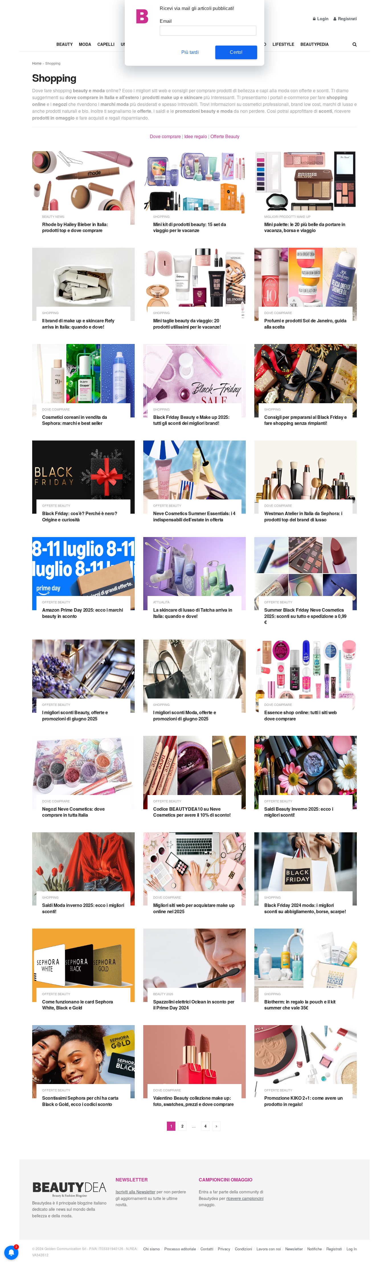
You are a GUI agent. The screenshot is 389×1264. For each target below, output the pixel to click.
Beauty (64, 44)
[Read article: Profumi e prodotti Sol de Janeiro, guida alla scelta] (305, 284)
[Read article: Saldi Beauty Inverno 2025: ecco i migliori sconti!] (305, 772)
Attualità (161, 602)
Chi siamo (151, 1248)
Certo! (236, 52)
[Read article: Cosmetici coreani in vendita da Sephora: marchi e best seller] (83, 380)
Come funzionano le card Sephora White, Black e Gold (77, 1004)
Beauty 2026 (163, 993)
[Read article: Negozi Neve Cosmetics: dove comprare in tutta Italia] (83, 772)
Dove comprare (165, 136)
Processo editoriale (180, 1248)
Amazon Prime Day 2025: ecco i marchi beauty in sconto (82, 613)
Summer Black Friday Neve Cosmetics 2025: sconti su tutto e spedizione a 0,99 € (305, 616)
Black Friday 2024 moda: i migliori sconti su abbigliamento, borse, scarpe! (305, 908)
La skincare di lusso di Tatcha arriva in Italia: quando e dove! (192, 613)
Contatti (206, 1248)
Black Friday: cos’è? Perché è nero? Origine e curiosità (79, 516)
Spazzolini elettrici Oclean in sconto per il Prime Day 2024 (193, 1004)
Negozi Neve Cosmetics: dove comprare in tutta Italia (73, 812)
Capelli (105, 44)
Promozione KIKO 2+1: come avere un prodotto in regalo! (303, 1101)
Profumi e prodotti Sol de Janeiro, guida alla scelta (305, 323)
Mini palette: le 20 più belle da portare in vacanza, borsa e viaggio (304, 227)
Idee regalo (195, 136)
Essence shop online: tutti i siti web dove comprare (300, 715)
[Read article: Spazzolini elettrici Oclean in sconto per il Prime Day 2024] (194, 965)
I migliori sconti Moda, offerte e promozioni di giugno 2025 (184, 715)
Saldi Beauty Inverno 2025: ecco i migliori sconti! (298, 812)
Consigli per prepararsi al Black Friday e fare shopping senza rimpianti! (305, 420)
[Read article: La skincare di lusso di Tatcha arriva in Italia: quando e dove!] (194, 573)
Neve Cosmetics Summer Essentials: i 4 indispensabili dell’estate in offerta (194, 516)
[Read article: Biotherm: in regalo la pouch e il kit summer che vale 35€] (305, 965)
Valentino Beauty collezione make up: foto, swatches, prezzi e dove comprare (193, 1101)
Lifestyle (283, 44)
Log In (352, 1248)
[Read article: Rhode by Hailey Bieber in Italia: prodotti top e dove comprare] (83, 187)
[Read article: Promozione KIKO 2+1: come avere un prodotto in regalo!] (305, 1061)
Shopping (161, 216)
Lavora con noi (269, 1248)
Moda (85, 44)
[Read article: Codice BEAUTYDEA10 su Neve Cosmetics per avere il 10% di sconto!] (194, 772)
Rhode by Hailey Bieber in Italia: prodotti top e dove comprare (75, 227)
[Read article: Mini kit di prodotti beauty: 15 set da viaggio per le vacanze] (194, 187)
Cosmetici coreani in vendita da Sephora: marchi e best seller (74, 420)
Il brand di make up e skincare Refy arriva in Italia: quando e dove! (78, 323)
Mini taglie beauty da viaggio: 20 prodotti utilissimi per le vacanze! (187, 323)
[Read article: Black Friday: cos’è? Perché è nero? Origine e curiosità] (83, 477)
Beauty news (53, 216)
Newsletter (294, 1248)
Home (37, 63)
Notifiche (314, 1248)
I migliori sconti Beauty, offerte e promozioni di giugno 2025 (75, 715)
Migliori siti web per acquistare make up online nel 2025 (193, 908)
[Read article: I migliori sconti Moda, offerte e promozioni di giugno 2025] (194, 676)
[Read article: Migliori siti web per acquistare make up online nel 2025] (194, 869)
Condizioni (243, 1248)
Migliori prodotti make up (287, 216)
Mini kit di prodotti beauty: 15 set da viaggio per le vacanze (189, 227)
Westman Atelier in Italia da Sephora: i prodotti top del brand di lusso (303, 516)
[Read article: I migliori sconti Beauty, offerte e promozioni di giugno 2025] (83, 676)
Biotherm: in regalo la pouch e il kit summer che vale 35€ (299, 1004)
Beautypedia (314, 44)
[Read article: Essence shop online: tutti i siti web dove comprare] (305, 676)
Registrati (347, 18)
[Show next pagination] (216, 1126)
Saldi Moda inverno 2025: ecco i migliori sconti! (83, 908)
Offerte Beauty (224, 136)
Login (322, 18)
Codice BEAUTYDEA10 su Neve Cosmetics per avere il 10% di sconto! (192, 812)
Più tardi (190, 52)
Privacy (224, 1248)
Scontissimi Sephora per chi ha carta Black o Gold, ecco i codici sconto (80, 1101)
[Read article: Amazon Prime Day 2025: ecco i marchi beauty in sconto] (83, 573)
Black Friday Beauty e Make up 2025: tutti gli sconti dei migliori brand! (191, 420)
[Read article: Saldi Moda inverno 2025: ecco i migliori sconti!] (83, 869)
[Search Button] (355, 44)
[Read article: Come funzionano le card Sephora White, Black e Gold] (83, 965)
